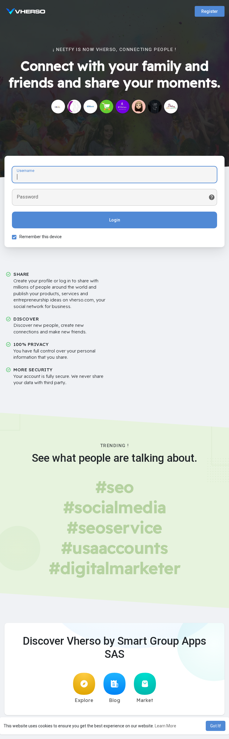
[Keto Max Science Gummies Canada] (139, 106)
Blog (114, 700)
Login (114, 220)
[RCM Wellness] (122, 106)
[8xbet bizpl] (90, 106)
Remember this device (40, 236)
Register (209, 11)
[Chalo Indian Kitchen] (171, 106)
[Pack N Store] (58, 106)
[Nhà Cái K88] (74, 106)
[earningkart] (106, 106)
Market (145, 700)
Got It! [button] (215, 725)
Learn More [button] (165, 725)
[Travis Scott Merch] (155, 106)
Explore (84, 700)
